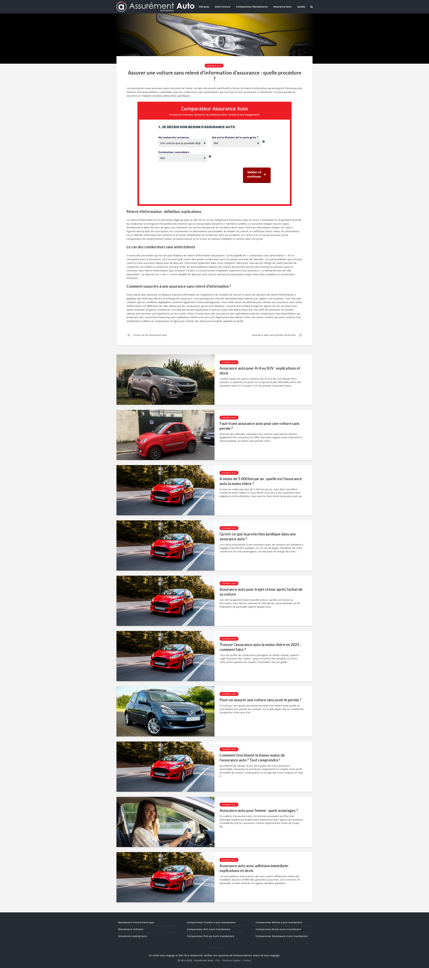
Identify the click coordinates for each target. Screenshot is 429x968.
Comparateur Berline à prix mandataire (279, 922)
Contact (247, 960)
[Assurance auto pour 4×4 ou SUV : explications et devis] (165, 379)
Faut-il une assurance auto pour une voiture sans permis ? (259, 426)
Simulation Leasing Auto (132, 936)
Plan (217, 960)
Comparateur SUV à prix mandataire (208, 929)
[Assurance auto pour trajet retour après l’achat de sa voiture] (165, 600)
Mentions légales (231, 960)
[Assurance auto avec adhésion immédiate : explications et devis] (165, 877)
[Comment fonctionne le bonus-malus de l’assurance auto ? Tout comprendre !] (165, 766)
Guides (301, 6)
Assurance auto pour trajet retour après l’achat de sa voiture (261, 591)
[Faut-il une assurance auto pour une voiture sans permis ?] (165, 434)
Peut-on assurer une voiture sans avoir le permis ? (260, 700)
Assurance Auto (282, 6)
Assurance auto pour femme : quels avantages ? (259, 810)
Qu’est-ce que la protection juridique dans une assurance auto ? (258, 536)
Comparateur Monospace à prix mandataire (282, 936)
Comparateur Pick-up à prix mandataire (210, 936)
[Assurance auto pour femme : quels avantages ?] (165, 821)
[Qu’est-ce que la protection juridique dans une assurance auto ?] (165, 545)
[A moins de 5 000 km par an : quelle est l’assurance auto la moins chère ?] (165, 490)
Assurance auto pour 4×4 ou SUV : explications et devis (260, 370)
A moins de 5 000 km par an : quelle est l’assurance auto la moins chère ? (261, 481)
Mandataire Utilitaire (130, 929)
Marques (204, 6)
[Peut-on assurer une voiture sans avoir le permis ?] (165, 711)
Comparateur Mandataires (252, 6)
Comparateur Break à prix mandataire (278, 929)
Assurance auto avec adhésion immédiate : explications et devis (255, 868)
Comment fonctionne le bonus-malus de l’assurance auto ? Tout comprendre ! (252, 757)
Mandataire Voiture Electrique (136, 922)
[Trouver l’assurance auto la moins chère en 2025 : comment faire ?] (165, 655)
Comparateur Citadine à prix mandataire (211, 922)
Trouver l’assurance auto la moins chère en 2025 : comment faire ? (260, 647)
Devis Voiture (222, 6)
